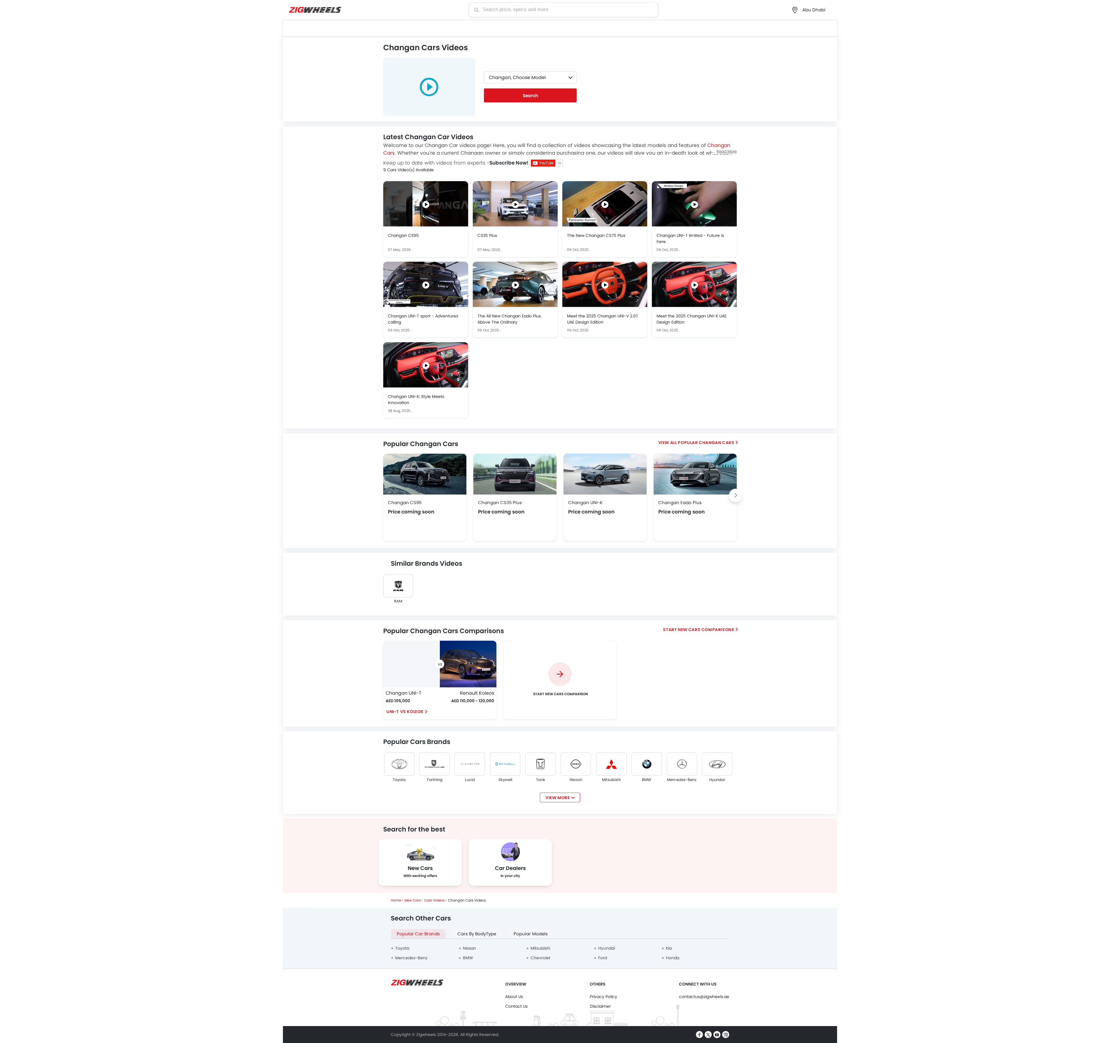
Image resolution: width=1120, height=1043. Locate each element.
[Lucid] (470, 764)
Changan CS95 (403, 235)
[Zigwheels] (315, 10)
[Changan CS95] (424, 474)
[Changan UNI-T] (411, 664)
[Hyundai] (717, 764)
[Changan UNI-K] (605, 474)
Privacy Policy (603, 997)
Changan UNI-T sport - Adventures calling (423, 319)
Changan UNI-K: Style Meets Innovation (416, 400)
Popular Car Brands (418, 934)
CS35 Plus (487, 235)
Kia (669, 948)
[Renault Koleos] (468, 664)
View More (557, 798)
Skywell (505, 780)
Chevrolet (540, 958)
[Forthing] (434, 764)
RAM (398, 601)
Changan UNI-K (585, 502)
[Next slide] (735, 495)
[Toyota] (399, 764)
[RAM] (398, 586)
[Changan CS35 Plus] (514, 474)
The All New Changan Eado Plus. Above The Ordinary (509, 319)
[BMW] (646, 764)
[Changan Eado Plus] (695, 474)
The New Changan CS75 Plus (596, 235)
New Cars (413, 900)
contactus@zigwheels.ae (704, 997)
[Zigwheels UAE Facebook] (699, 1034)
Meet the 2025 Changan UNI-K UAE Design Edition (692, 319)
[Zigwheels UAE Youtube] (716, 1034)
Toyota (399, 780)
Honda (672, 958)
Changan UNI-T (403, 693)
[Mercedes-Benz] (682, 764)
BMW (646, 780)
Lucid (470, 780)
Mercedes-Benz (681, 780)
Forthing (434, 780)
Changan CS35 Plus (500, 502)
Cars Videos (434, 900)
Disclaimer (600, 1006)
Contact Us (516, 1006)
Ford (602, 958)
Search (530, 95)
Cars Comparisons (711, 630)
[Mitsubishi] (611, 764)
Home (396, 900)
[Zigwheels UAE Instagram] (725, 1034)
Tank (540, 780)
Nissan (576, 780)
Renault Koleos (477, 693)
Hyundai (717, 780)
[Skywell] (505, 764)
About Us (514, 997)
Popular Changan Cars (706, 442)
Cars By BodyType (476, 934)
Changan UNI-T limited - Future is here (690, 238)
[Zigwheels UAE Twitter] (708, 1034)
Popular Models (531, 934)
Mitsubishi (611, 780)
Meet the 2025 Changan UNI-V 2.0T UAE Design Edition (602, 319)
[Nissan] (576, 764)
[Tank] (540, 764)
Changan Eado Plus (680, 502)
